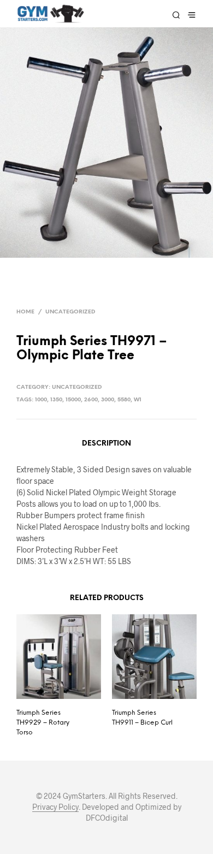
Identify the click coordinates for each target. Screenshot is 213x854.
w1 (137, 400)
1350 (56, 400)
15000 (73, 400)
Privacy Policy (55, 807)
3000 (107, 400)
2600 (91, 400)
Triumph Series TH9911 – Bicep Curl (142, 717)
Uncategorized (70, 312)
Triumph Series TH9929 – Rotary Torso (42, 722)
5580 (124, 400)
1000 (41, 400)
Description (106, 443)
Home (25, 312)
